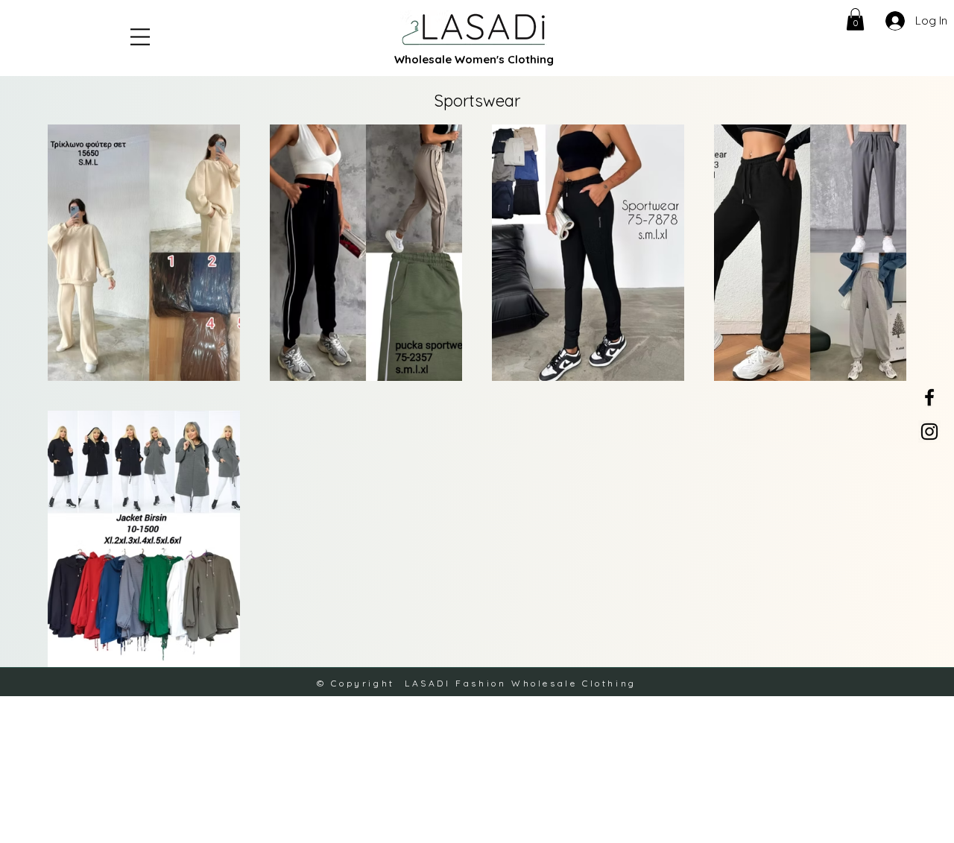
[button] (140, 36)
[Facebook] (929, 397)
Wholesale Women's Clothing (474, 59)
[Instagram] (929, 431)
